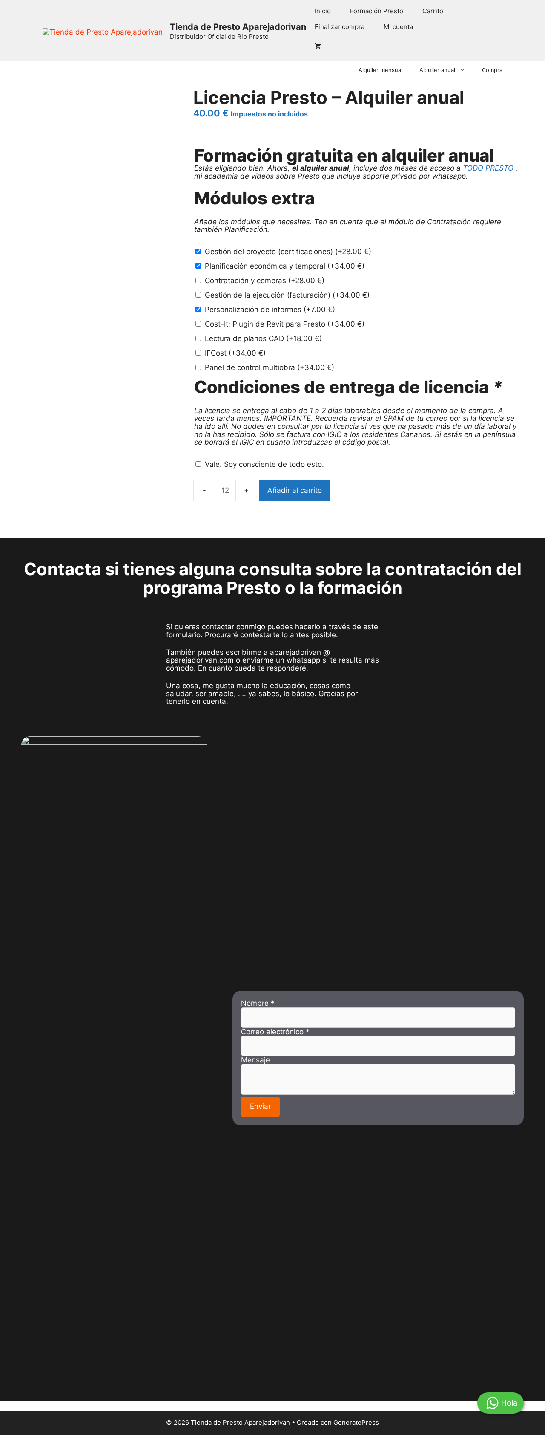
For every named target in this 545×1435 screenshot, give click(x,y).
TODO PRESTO (488, 168)
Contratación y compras (264, 280)
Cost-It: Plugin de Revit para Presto (284, 324)
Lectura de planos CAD (263, 338)
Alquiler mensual (380, 70)
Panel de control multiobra (269, 367)
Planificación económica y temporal (284, 266)
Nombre (258, 1003)
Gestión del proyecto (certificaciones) (288, 251)
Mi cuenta (398, 27)
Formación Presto (376, 11)
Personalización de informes (270, 309)
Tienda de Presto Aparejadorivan (238, 27)
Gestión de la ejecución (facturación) (287, 295)
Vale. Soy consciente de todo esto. (264, 464)
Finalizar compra (339, 27)
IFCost (235, 353)
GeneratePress (356, 1422)
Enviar (260, 1106)
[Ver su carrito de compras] (318, 46)
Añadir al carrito (294, 490)
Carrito (432, 11)
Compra (492, 70)
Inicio (323, 11)
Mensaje (255, 1060)
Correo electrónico (275, 1031)
